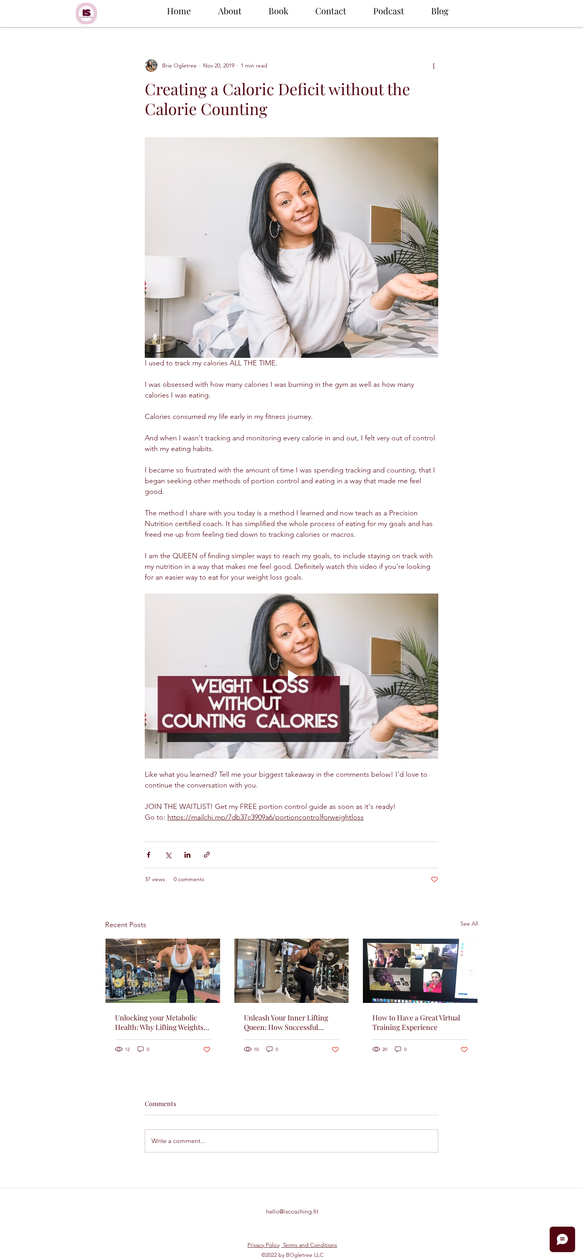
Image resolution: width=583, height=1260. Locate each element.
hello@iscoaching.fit (292, 1211)
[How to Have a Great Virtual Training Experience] (420, 971)
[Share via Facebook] (148, 855)
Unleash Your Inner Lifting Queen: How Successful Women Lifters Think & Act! (288, 1022)
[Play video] (291, 676)
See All (469, 923)
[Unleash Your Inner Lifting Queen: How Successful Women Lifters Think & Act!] (291, 971)
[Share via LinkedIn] (187, 855)
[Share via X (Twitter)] (168, 855)
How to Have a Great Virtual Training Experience (416, 1022)
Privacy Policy (263, 1244)
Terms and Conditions (309, 1244)
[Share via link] (207, 855)
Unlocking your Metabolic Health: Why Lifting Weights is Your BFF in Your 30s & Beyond (162, 1022)
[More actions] (433, 65)
